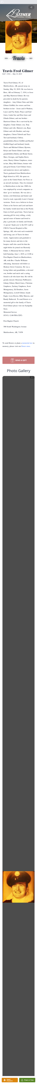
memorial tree (27, 343)
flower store (25, 346)
